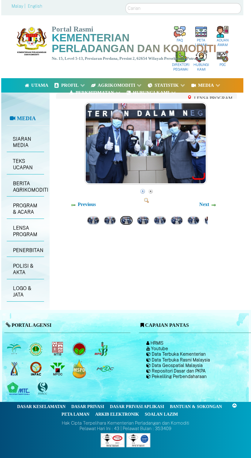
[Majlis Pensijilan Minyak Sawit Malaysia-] (79, 368)
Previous (87, 204)
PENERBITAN (28, 250)
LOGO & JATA (22, 291)
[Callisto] (113, 440)
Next (204, 204)
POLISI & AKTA (23, 269)
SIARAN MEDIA (22, 142)
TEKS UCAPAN (23, 164)
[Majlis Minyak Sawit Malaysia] (58, 368)
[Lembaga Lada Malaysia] (101, 348)
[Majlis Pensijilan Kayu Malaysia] (43, 388)
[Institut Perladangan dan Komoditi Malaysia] (36, 368)
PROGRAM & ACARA (25, 209)
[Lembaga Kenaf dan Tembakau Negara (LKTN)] (14, 368)
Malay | (19, 6)
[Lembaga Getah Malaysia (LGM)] (36, 348)
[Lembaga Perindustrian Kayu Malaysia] (58, 348)
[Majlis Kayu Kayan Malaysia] (19, 388)
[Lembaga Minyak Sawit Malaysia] (14, 348)
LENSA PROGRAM (25, 231)
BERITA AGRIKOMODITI (28, 187)
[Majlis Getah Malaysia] (104, 368)
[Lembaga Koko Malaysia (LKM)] (79, 348)
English (35, 6)
